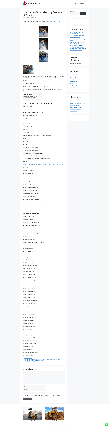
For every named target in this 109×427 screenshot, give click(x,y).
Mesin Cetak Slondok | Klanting (30, 96)
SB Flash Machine (34, 4)
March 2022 (73, 83)
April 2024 (72, 79)
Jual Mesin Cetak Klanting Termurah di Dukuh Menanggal (35, 360)
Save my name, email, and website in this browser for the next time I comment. (42, 395)
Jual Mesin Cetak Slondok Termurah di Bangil (32, 361)
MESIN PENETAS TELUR (75, 107)
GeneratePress (62, 425)
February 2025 (73, 77)
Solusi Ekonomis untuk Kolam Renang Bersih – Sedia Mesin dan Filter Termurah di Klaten (78, 49)
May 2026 (72, 74)
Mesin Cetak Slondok (28, 358)
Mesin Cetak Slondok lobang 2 (40, 359)
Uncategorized (73, 111)
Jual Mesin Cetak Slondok (29, 359)
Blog (76, 3)
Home (71, 3)
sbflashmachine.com (55, 21)
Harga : (29, 98)
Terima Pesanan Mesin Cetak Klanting (53, 359)
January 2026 (73, 75)
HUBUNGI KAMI (82, 3)
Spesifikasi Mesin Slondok (31, 97)
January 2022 (73, 85)
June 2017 (72, 89)
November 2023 (74, 81)
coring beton (73, 100)
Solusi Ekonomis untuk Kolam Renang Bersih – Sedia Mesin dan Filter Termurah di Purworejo (78, 44)
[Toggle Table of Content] (39, 95)
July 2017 (72, 87)
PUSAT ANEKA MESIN (75, 109)
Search (72, 11)
